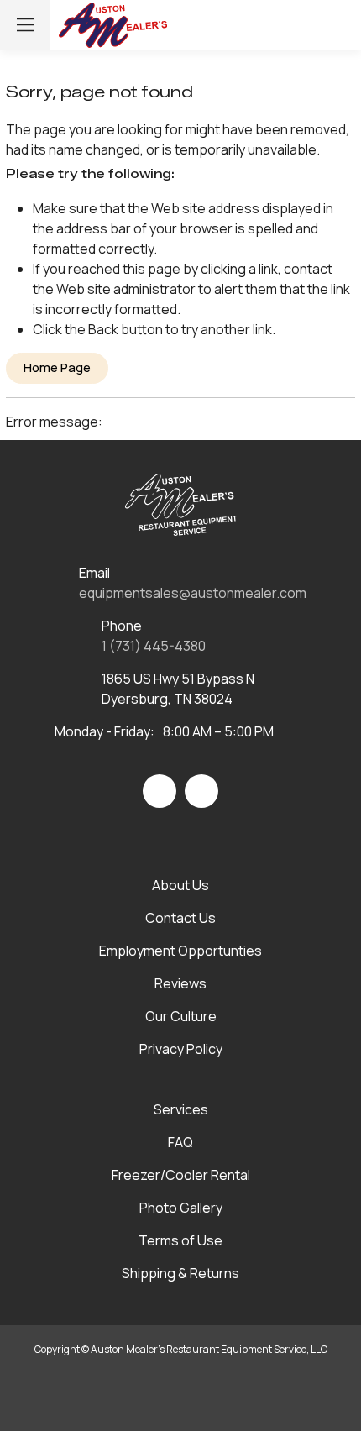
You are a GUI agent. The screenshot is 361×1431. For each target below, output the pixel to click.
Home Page (57, 367)
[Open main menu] (25, 25)
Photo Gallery (180, 1207)
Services (181, 1109)
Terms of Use (180, 1240)
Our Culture (181, 1016)
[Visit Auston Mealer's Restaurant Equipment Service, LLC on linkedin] (201, 791)
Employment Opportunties (180, 950)
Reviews (180, 983)
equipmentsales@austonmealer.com (192, 593)
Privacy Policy (180, 1049)
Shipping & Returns (180, 1273)
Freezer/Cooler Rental (181, 1175)
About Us (180, 885)
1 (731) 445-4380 (154, 646)
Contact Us (180, 918)
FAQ (180, 1142)
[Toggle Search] (265, 25)
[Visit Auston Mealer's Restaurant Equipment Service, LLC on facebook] (159, 791)
